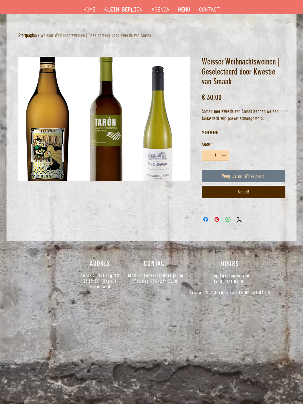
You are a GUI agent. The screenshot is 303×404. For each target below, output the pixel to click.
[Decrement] (206, 155)
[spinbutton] (215, 155)
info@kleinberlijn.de (162, 275)
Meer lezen (210, 132)
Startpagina (27, 35)
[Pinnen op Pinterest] (216, 219)
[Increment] (224, 155)
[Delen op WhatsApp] (228, 219)
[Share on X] (239, 219)
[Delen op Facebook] (205, 219)
